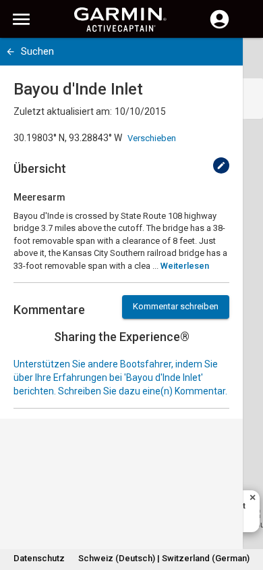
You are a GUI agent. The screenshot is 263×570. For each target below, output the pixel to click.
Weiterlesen (184, 266)
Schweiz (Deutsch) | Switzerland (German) (164, 558)
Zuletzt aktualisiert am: (62, 111)
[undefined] (221, 165)
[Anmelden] (219, 27)
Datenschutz (39, 558)
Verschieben (151, 138)
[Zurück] (10, 52)
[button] (246, 508)
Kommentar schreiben (175, 306)
